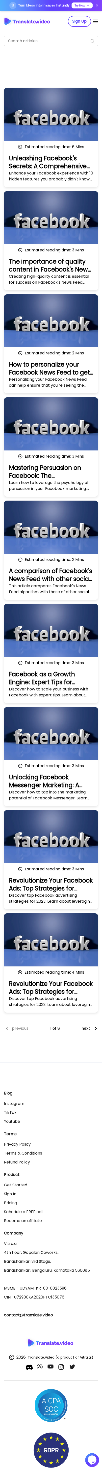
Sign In (10, 1194)
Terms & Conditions (23, 1153)
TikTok (10, 1112)
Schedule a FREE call (23, 1212)
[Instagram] (61, 1367)
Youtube (12, 1121)
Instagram (14, 1103)
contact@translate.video (28, 1315)
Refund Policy (17, 1162)
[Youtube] (51, 1367)
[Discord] (29, 1367)
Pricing (10, 1203)
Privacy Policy (17, 1144)
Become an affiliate (23, 1221)
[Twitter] (72, 1367)
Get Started (15, 1185)
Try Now (80, 5)
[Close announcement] (97, 5)
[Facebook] (40, 1367)
